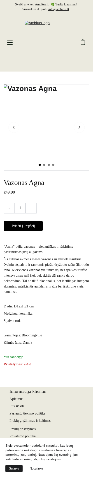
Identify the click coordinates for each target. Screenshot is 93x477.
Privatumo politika (22, 436)
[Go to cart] (83, 42)
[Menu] (10, 43)
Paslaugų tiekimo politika (27, 413)
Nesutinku (36, 468)
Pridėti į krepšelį (23, 226)
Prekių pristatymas (22, 429)
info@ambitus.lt (58, 9)
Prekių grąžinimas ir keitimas (30, 420)
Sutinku (14, 468)
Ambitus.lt (42, 4)
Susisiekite (17, 406)
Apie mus (16, 399)
